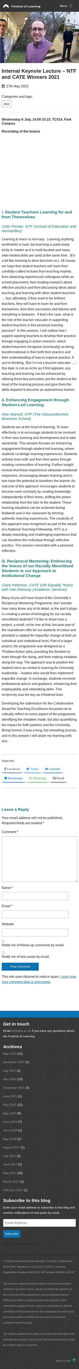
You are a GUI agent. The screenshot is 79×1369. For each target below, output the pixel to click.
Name (7, 888)
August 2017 (11, 1147)
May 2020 (9, 1113)
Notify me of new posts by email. (26, 956)
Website (8, 924)
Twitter (34, 769)
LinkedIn (54, 769)
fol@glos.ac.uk (21, 1030)
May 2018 (9, 1139)
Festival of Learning (25, 6)
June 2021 (10, 1096)
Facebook (13, 769)
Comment (10, 832)
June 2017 (10, 1164)
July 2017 (9, 1156)
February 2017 (13, 1190)
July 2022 (9, 1070)
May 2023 (9, 1053)
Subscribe (11, 1233)
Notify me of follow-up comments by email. (33, 945)
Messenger (15, 778)
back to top (63, 1360)
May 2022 (9, 1079)
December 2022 (14, 1062)
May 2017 (9, 1173)
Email (60, 778)
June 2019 (10, 1121)
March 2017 (11, 1181)
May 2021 (9, 1104)
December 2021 (14, 1087)
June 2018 (10, 1130)
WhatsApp (39, 778)
